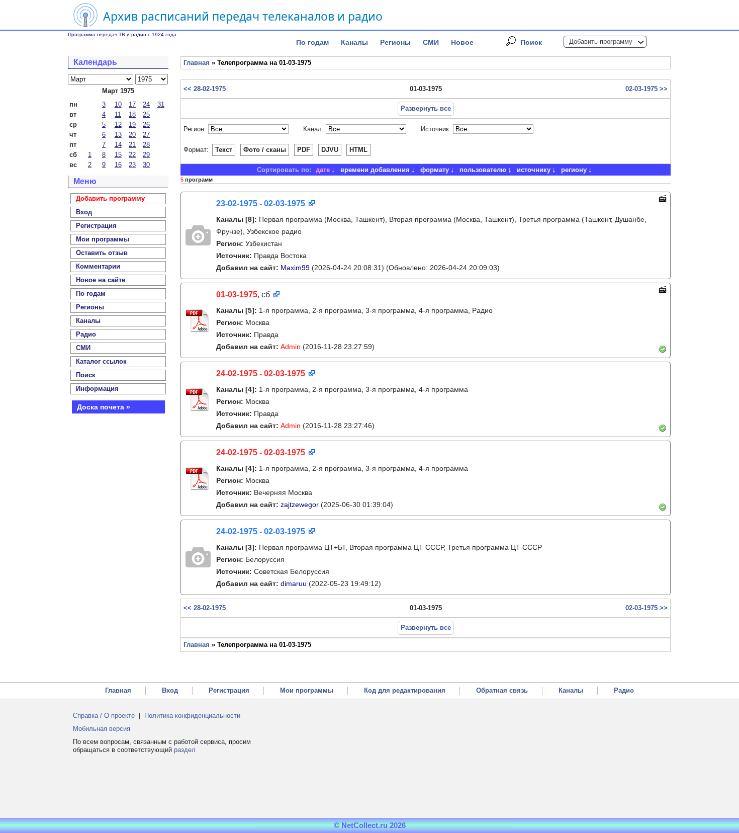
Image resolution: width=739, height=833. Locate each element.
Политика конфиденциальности (192, 715)
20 (132, 134)
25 (146, 114)
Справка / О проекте (104, 715)
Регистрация (229, 690)
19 (132, 124)
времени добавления (375, 170)
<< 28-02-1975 (204, 89)
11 (118, 114)
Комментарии (98, 266)
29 (146, 154)
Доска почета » (103, 407)
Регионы (395, 42)
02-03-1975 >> (646, 89)
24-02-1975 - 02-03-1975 (260, 373)
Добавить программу (600, 41)
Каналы (354, 42)
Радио (86, 334)
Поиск (531, 42)
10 (118, 104)
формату (434, 170)
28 (146, 144)
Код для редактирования (404, 690)
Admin (291, 347)
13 (118, 134)
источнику (533, 170)
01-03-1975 (236, 294)
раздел (185, 750)
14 (118, 144)
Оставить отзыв (102, 253)
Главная (196, 62)
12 (118, 124)
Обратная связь (502, 690)
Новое (462, 42)
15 (118, 154)
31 (160, 104)
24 (146, 104)
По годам (312, 42)
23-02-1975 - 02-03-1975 (260, 203)
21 (132, 144)
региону (574, 170)
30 (146, 165)
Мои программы (102, 239)
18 (132, 114)
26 (146, 124)
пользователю (482, 170)
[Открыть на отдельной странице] (311, 204)
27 (146, 134)
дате (323, 170)
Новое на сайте (100, 280)
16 (118, 165)
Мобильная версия (101, 728)
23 (132, 165)
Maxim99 (295, 268)
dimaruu (294, 583)
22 (132, 154)
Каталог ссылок (101, 361)
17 (132, 104)
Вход (170, 690)
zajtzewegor (300, 505)
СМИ (431, 42)
